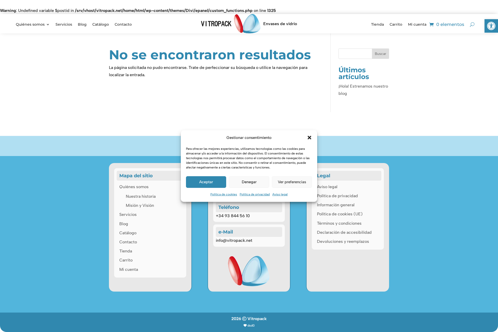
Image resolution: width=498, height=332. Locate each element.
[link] (491, 26)
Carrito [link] (396, 25)
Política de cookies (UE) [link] (340, 213)
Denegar (249, 182)
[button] (309, 137)
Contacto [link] (123, 25)
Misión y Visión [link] (140, 205)
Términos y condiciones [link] (339, 223)
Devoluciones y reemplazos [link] (343, 241)
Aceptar (206, 182)
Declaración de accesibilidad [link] (344, 232)
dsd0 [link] (251, 325)
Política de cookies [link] (223, 194)
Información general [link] (336, 204)
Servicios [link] (64, 25)
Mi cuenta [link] (417, 25)
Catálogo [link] (100, 25)
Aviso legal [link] (280, 194)
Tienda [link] (377, 25)
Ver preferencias (292, 182)
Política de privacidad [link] (255, 194)
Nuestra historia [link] (141, 196)
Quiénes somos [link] (30, 25)
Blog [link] (82, 25)
